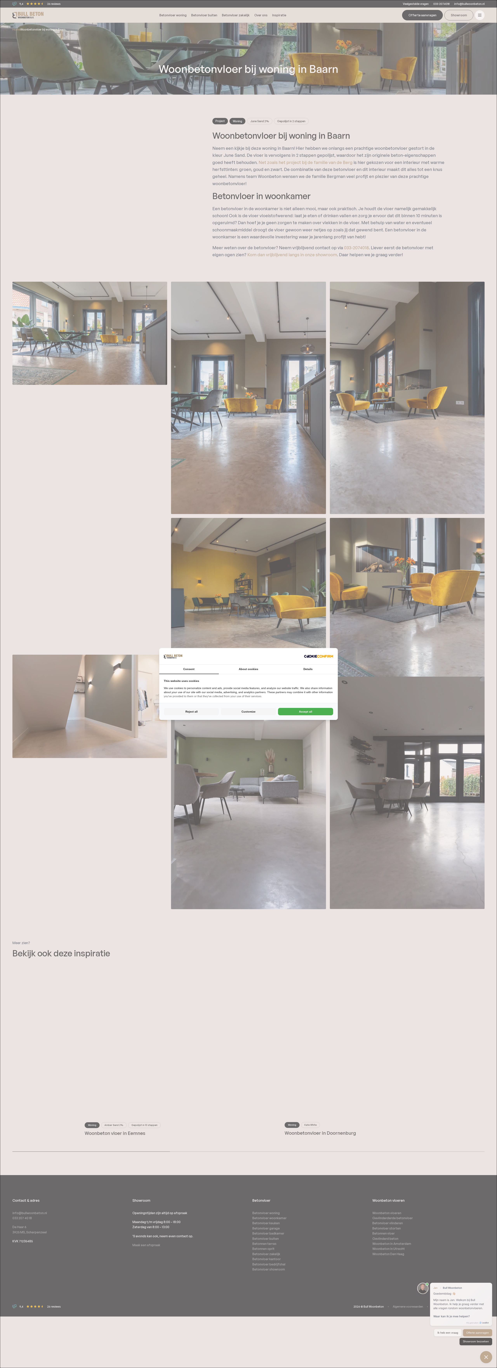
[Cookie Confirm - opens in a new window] (318, 656)
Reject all (191, 711)
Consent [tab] (189, 669)
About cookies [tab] (248, 669)
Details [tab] (308, 669)
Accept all (305, 711)
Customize (248, 711)
